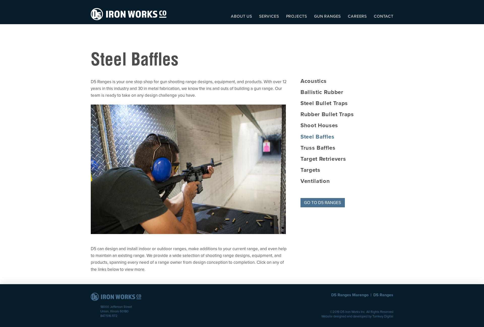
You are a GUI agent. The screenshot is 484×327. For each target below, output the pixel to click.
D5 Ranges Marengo (350, 295)
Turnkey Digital (382, 316)
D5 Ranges (383, 295)
